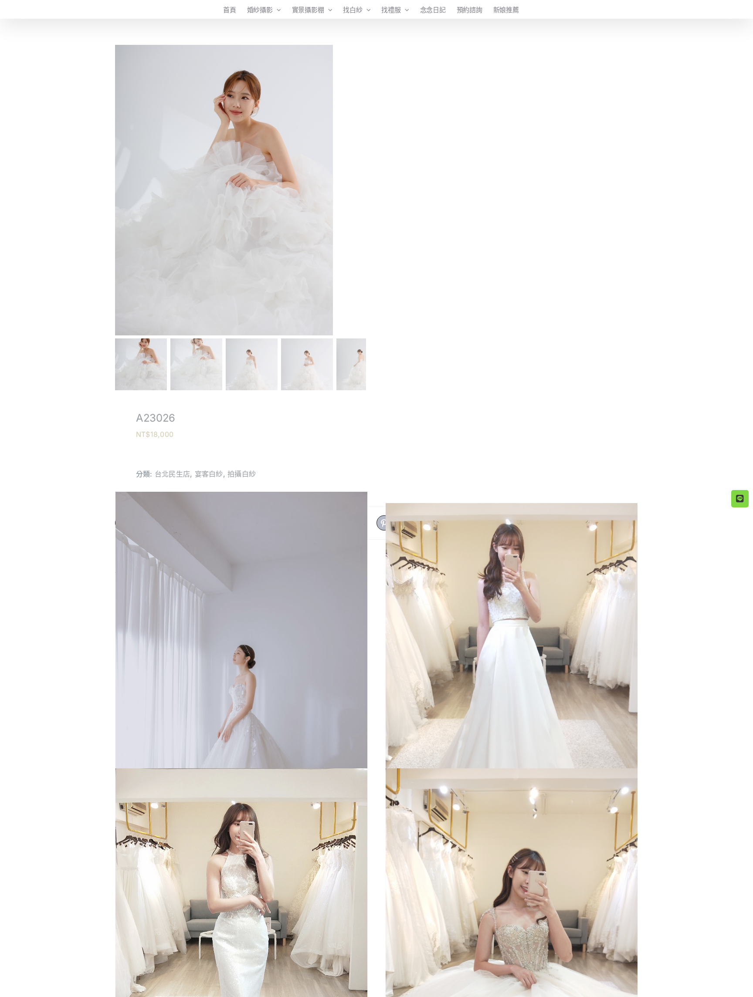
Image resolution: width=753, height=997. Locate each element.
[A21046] (241, 680)
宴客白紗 (209, 474)
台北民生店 (172, 474)
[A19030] (512, 670)
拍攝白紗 (241, 474)
